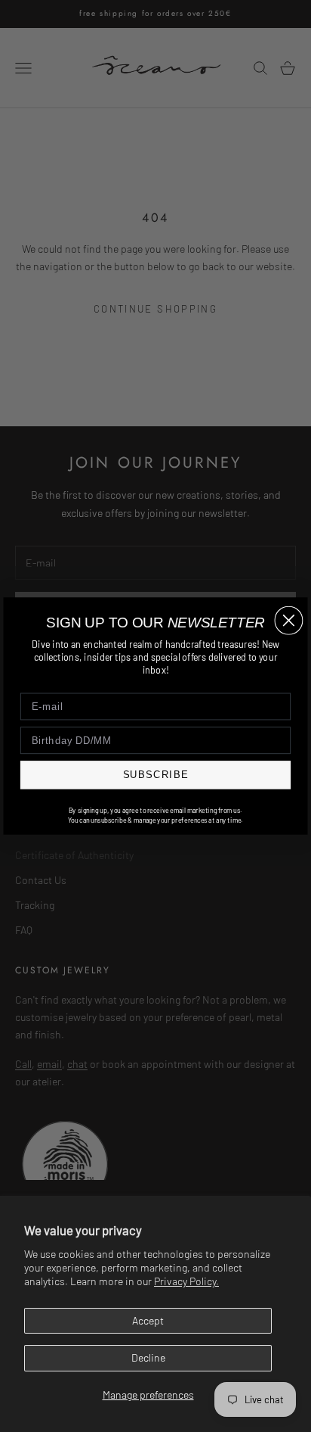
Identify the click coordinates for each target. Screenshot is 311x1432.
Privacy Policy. (186, 1281)
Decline (148, 1357)
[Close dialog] (288, 621)
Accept (148, 1320)
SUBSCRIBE (156, 775)
